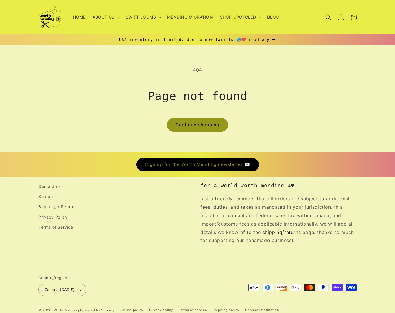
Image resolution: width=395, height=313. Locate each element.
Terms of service (193, 310)
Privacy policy (161, 310)
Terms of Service (55, 227)
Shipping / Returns (57, 206)
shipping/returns (282, 232)
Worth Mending (66, 310)
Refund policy (131, 310)
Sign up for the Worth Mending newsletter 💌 (197, 164)
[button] (105, 17)
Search (45, 196)
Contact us (49, 186)
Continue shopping (197, 124)
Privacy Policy (52, 217)
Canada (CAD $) (60, 289)
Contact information (262, 310)
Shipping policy (226, 310)
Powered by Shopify (97, 310)
